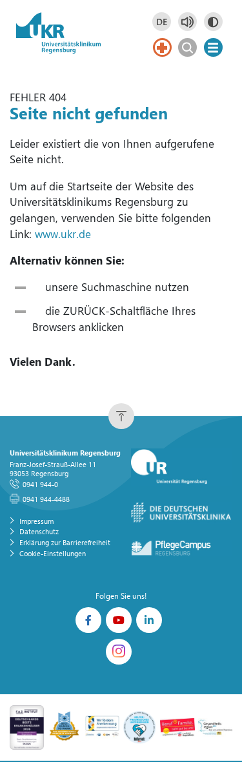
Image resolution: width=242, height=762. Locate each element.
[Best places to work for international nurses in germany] (64, 726)
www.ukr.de (63, 233)
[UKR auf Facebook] (88, 620)
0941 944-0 (40, 484)
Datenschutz (39, 531)
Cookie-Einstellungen (52, 553)
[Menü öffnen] (213, 47)
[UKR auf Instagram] (119, 652)
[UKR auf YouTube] (119, 620)
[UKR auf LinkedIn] (149, 620)
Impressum (36, 521)
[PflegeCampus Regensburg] (182, 548)
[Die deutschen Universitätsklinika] (182, 513)
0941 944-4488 (46, 499)
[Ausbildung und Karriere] (102, 726)
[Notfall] (162, 47)
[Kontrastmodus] (213, 21)
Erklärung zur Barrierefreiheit (64, 542)
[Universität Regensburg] (182, 467)
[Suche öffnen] (187, 47)
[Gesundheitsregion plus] (215, 726)
